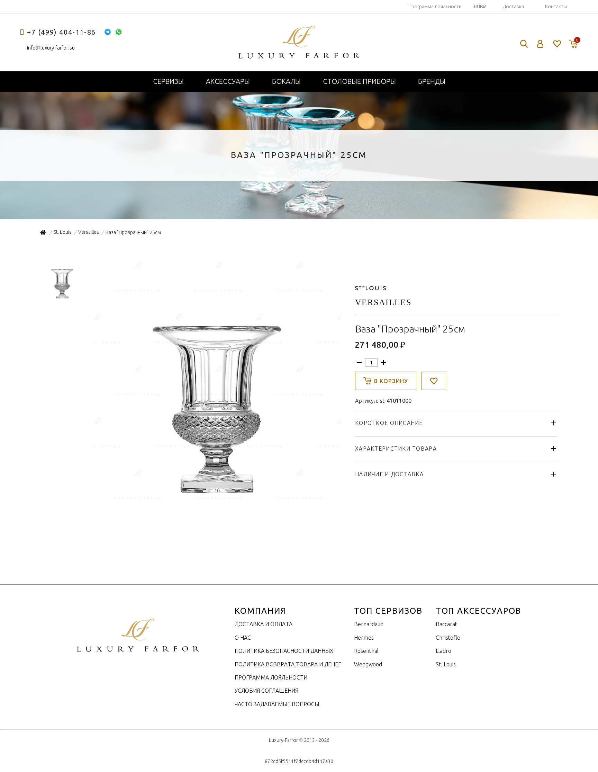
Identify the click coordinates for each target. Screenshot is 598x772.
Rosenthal (366, 651)
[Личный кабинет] (540, 44)
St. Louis (446, 664)
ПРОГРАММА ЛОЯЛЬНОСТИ (271, 677)
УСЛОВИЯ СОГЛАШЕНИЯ (266, 690)
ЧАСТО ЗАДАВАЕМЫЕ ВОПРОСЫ (277, 704)
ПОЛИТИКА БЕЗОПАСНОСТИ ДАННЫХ (284, 651)
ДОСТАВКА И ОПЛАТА (263, 624)
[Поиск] (524, 44)
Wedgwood (368, 664)
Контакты (556, 6)
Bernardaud (368, 624)
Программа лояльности (435, 6)
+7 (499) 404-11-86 (61, 32)
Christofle (448, 638)
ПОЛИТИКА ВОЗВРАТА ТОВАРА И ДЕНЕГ (288, 664)
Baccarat (446, 624)
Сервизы (168, 81)
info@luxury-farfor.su (51, 48)
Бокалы (286, 81)
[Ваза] (216, 503)
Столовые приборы (359, 81)
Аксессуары (228, 81)
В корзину (391, 381)
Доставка (513, 6)
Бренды (431, 81)
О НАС (243, 638)
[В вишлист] (434, 381)
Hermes (364, 638)
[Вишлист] (556, 44)
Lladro (443, 651)
